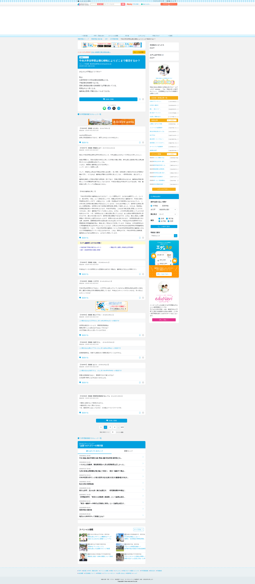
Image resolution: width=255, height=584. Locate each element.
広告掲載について (90, 573)
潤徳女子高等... (174, 173)
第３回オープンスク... (155, 113)
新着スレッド (128, 451)
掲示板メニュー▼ (171, 1)
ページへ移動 (119, 432)
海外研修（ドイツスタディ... (157, 143)
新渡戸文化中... (174, 176)
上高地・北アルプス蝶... (156, 124)
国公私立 (154, 214)
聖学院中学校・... (173, 124)
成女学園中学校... (173, 139)
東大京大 (152, 570)
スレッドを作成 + (139, 52)
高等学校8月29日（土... (159, 165)
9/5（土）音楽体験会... (159, 180)
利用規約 (99, 573)
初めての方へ (146, 4)
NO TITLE (152, 135)
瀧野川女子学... (174, 165)
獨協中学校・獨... (173, 143)
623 (122, 427)
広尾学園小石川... (173, 146)
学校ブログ (126, 570)
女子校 (163, 221)
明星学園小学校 (174, 157)
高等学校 (165, 206)
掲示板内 (100, 4)
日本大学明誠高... (173, 113)
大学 (82, 445)
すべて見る (138, 529)
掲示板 (84, 570)
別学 (171, 221)
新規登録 (165, 4)
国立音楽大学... (174, 184)
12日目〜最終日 (154, 105)
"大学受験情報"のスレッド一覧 (90, 114)
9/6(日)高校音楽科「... (159, 184)
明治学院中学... (174, 169)
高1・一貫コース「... (155, 109)
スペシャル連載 (104, 570)
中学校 (155, 206)
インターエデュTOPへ (85, 1)
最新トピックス (135, 570)
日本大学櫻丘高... (173, 101)
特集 (111, 570)
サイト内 (94, 4)
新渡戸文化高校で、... (159, 176)
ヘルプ (135, 573)
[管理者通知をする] (143, 99)
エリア (153, 209)
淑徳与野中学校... (173, 150)
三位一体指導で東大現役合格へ (101, 52)
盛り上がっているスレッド (94, 451)
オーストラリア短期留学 (156, 146)
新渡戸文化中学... (173, 135)
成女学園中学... (174, 161)
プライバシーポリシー (110, 573)
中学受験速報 (144, 570)
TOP (79, 570)
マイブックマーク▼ (158, 1)
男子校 (171, 218)
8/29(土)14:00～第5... (159, 161)
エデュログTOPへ (163, 189)
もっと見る (171, 120)
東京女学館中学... (173, 131)
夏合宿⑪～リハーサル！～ (157, 139)
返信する (85, 142)
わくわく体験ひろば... (159, 157)
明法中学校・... (174, 180)
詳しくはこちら (163, 274)
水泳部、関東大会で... (155, 116)
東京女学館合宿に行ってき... (157, 131)
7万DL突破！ (136, 4)
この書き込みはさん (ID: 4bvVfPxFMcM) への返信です (100, 370)
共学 (162, 218)
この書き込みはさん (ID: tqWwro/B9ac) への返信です (100, 348)
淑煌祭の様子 (153, 150)
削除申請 (129, 573)
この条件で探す (165, 226)
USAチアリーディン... (156, 101)
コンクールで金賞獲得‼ (156, 127)
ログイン (174, 4)
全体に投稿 (110, 99)
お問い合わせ (121, 573)
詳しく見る (162, 320)
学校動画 (159, 570)
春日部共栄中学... (173, 105)
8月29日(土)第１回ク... (159, 173)
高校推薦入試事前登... (159, 169)
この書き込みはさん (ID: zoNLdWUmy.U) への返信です (99, 320)
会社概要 (80, 573)
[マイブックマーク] (140, 142)
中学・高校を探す (93, 570)
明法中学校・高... (173, 127)
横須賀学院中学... (173, 109)
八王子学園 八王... (173, 116)
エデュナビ (118, 570)
